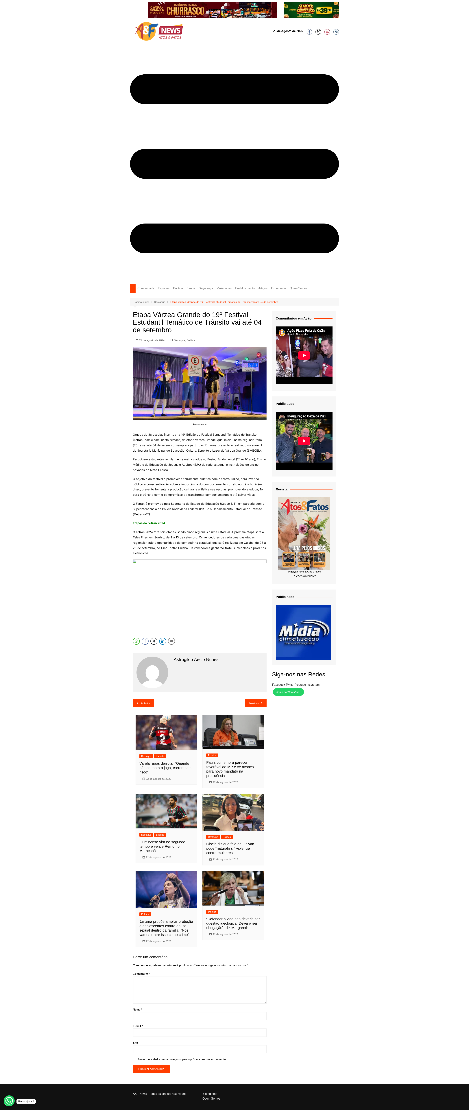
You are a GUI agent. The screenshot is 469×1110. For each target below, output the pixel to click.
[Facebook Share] (145, 641)
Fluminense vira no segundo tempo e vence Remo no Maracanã (162, 846)
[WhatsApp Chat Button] (9, 1100)
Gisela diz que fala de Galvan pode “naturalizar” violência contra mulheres (230, 848)
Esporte (160, 756)
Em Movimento (245, 288)
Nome (137, 1009)
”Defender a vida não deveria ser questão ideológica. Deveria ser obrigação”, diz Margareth (233, 923)
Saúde (191, 288)
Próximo (253, 703)
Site (135, 1042)
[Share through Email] (171, 641)
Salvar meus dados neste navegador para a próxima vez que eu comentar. (182, 1059)
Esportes (163, 288)
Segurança (206, 288)
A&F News (140, 1093)
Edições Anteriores (304, 576)
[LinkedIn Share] (162, 641)
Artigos (262, 288)
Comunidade (145, 288)
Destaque (179, 340)
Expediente (278, 288)
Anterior (145, 703)
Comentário (141, 973)
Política (178, 288)
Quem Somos (298, 288)
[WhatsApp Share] (136, 641)
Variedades (224, 288)
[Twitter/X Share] (153, 641)
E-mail (138, 1026)
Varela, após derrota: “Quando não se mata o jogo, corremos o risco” (165, 767)
